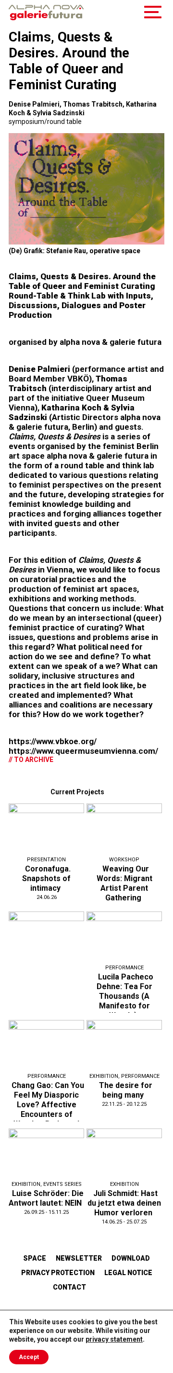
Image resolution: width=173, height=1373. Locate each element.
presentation (46, 859)
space (34, 1258)
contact (69, 1287)
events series (62, 1184)
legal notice (128, 1273)
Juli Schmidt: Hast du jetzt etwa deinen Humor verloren (124, 1203)
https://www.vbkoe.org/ (53, 741)
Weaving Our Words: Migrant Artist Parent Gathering (124, 883)
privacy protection (58, 1273)
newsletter (79, 1258)
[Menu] (152, 12)
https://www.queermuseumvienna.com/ (83, 751)
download (130, 1258)
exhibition (103, 1076)
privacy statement (114, 1339)
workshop (124, 859)
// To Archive (31, 759)
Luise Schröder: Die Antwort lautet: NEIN (46, 1198)
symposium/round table (45, 121)
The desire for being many (125, 1090)
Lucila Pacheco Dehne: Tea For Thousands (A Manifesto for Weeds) (125, 996)
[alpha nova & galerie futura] (46, 12)
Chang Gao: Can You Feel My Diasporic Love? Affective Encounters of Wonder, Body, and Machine (48, 1109)
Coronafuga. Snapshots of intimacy (46, 878)
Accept (29, 1357)
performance (124, 968)
